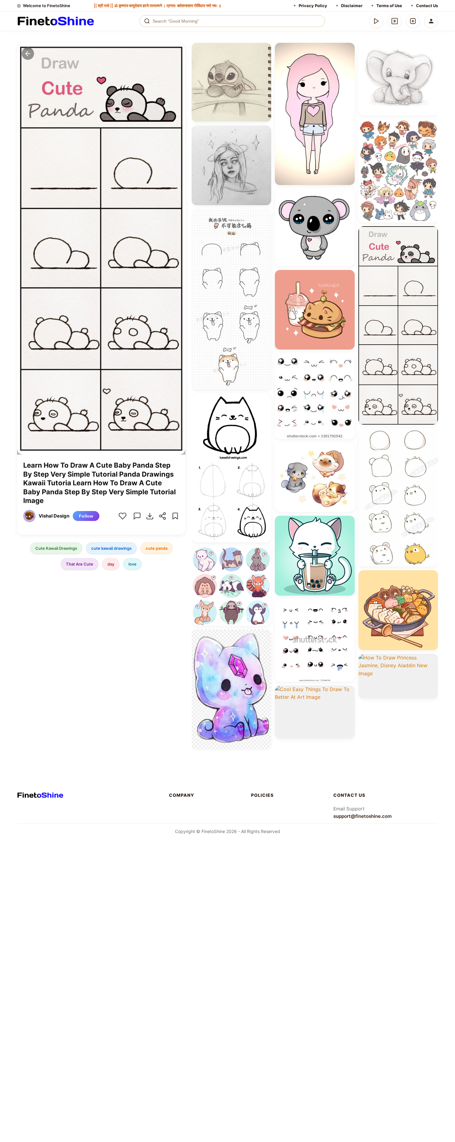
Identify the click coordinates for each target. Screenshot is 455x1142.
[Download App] (376, 21)
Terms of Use (389, 5)
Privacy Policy (313, 5)
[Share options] (264, 49)
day (110, 564)
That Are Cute (79, 564)
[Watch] (394, 21)
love (132, 564)
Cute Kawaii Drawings (56, 548)
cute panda (156, 548)
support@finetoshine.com (362, 816)
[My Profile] (431, 21)
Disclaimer (351, 5)
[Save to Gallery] (264, 60)
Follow (86, 516)
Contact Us (427, 5)
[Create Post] (413, 21)
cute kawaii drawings (111, 548)
